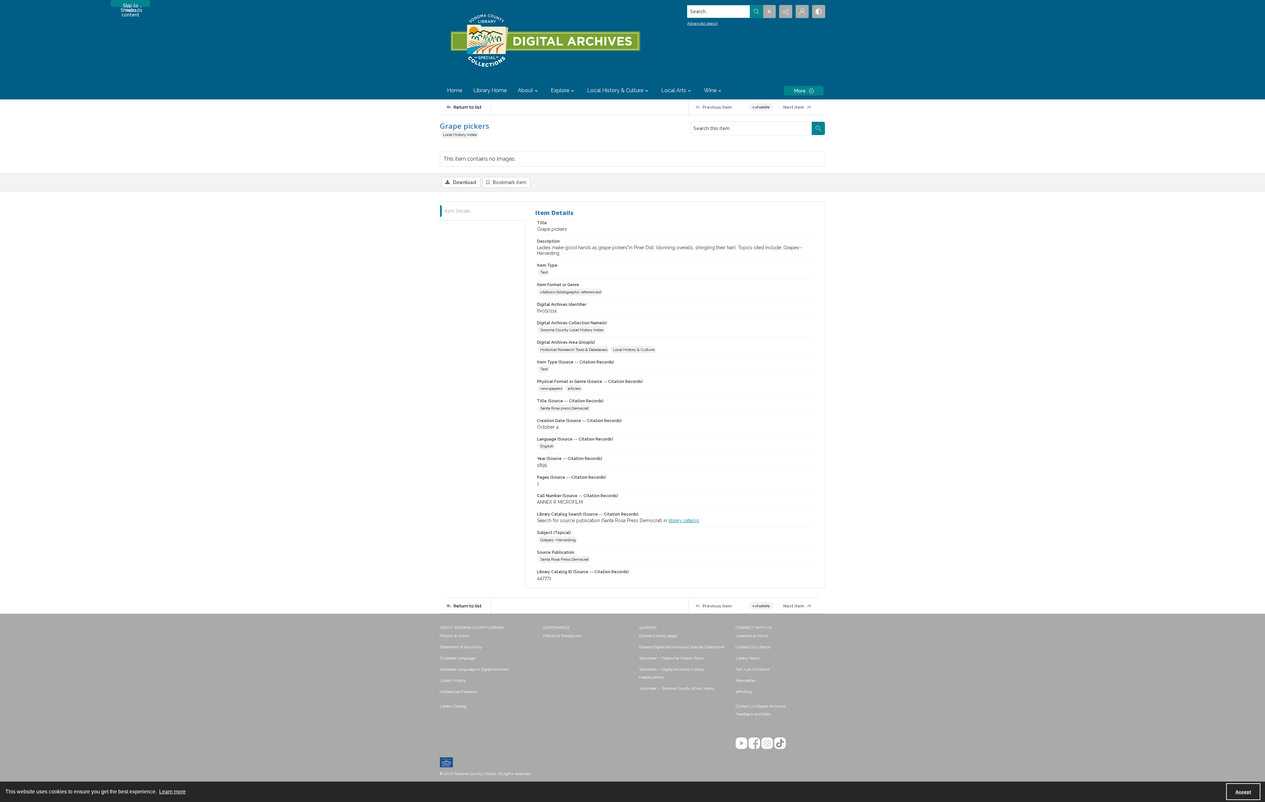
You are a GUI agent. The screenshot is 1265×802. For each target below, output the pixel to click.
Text (544, 272)
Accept (1243, 791)
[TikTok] (780, 743)
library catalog (683, 520)
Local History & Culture (634, 349)
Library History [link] (453, 680)
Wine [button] (710, 90)
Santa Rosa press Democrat (564, 408)
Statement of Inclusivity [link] (461, 647)
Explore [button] (560, 90)
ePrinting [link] (744, 691)
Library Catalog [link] (453, 706)
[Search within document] (818, 128)
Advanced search (702, 23)
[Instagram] (767, 743)
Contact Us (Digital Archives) (761, 706)
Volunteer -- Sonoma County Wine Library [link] (677, 688)
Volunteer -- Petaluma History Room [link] (671, 658)
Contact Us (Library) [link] (753, 647)
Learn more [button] (172, 791)
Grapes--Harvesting (558, 540)
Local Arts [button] (673, 90)
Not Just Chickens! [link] (753, 669)
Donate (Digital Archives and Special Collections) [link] (681, 647)
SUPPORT (648, 628)
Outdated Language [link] (458, 658)
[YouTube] (741, 743)
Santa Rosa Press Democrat (564, 559)
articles (574, 388)
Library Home (490, 90)
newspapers (551, 388)
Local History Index (460, 134)
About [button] (525, 90)
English (546, 446)
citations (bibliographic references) (570, 292)
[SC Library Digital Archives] (545, 41)
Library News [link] (748, 658)
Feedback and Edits (753, 714)
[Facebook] (754, 743)
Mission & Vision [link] (454, 635)
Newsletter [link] (746, 680)
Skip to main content (130, 5)
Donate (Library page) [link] (658, 635)
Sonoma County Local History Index (572, 330)
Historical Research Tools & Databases (573, 349)
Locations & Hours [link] (752, 635)
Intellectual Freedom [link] (458, 691)
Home (454, 90)
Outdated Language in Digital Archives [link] (474, 669)
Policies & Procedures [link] (562, 635)
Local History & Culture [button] (615, 90)
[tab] (482, 211)
